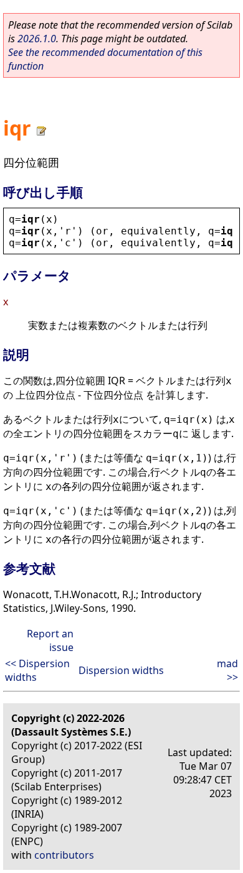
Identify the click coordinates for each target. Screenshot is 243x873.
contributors (64, 855)
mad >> (227, 670)
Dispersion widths (121, 670)
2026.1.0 (36, 38)
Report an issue (50, 640)
